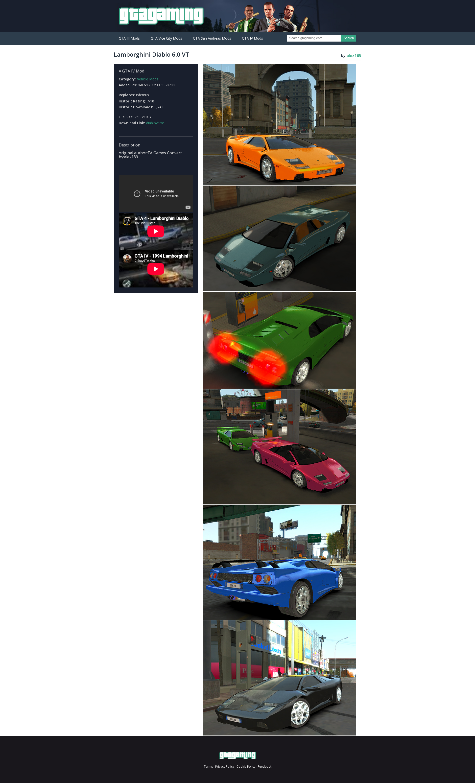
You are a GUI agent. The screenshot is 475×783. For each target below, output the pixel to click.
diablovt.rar (155, 122)
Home (237, 755)
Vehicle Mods (147, 79)
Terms (208, 766)
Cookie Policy (246, 766)
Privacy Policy (224, 766)
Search (349, 38)
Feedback (264, 766)
